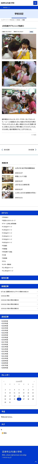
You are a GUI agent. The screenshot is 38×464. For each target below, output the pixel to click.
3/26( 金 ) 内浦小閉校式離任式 (10, 300)
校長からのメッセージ (9, 220)
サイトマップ (7, 457)
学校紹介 (5, 217)
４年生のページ (7, 236)
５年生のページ (7, 239)
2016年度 (5, 344)
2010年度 (5, 358)
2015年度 (5, 347)
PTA (4, 261)
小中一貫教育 (7, 264)
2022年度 (5, 330)
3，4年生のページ (8, 267)
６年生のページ (7, 242)
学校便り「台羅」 (7, 252)
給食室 (5, 258)
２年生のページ (7, 230)
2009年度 (5, 361)
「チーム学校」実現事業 (9, 223)
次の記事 (31, 150)
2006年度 (5, 368)
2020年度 (5, 335)
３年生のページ (7, 233)
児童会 (5, 245)
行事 (4, 255)
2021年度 (5, 333)
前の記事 (7, 150)
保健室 (5, 249)
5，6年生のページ (8, 271)
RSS (5, 433)
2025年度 (5, 323)
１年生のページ (7, 227)
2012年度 (5, 354)
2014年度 (5, 349)
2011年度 (5, 356)
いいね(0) (33, 135)
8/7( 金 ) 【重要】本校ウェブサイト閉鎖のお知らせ (14, 291)
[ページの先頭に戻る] (36, 462)
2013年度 (5, 351)
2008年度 (5, 363)
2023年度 (5, 328)
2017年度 (5, 342)
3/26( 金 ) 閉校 (5, 296)
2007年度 (5, 365)
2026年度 (5, 321)
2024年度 (5, 326)
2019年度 (5, 337)
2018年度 (5, 340)
